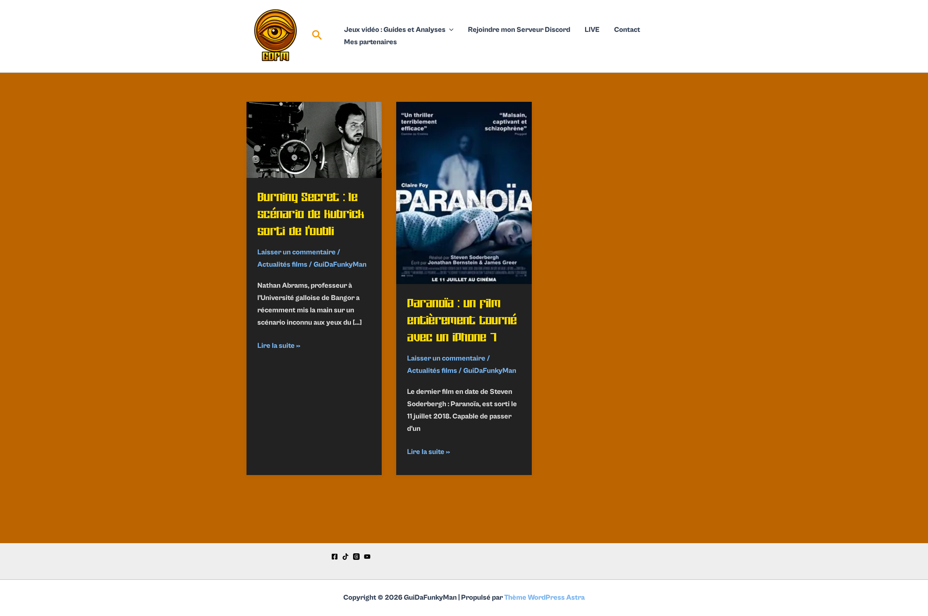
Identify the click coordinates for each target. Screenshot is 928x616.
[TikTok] (345, 556)
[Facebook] (334, 556)
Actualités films (282, 265)
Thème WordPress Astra (544, 598)
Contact (627, 30)
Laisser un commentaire (296, 252)
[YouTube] (367, 556)
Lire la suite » (278, 346)
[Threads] (356, 556)
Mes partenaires (370, 42)
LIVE (592, 30)
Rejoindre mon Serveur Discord (519, 30)
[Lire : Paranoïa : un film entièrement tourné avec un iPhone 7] (463, 193)
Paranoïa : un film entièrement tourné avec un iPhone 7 (462, 320)
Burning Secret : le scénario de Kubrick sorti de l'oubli (310, 214)
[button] (317, 36)
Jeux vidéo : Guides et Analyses (395, 30)
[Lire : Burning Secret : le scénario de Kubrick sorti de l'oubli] (314, 140)
